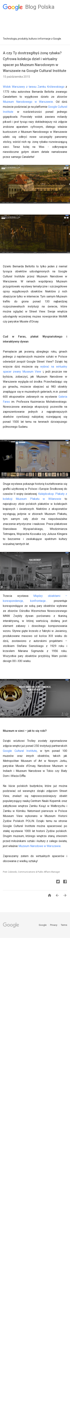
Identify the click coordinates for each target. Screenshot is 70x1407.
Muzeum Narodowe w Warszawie (39, 846)
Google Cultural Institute (20, 751)
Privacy (54, 925)
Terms (64, 925)
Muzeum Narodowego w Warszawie (28, 101)
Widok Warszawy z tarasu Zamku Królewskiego (33, 86)
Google (43, 925)
